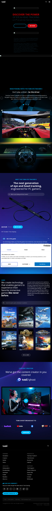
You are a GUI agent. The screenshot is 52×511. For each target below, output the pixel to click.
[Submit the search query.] (4, 303)
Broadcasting (6, 470)
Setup (4, 462)
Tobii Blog (17, 499)
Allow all (42, 264)
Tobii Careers (11, 499)
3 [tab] (28, 104)
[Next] (50, 98)
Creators (5, 458)
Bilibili (27, 489)
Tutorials (29, 474)
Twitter (7, 489)
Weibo (23, 489)
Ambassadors (6, 468)
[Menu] (49, 2)
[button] (26, 239)
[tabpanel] (26, 95)
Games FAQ (30, 472)
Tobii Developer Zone (26, 499)
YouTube (17, 489)
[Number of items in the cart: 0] (46, 1)
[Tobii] (3, 1)
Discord (4, 489)
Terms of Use (39, 504)
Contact (29, 477)
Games (4, 460)
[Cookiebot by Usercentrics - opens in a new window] (44, 246)
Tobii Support (30, 468)
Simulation (5, 456)
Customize (25, 264)
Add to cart (17, 227)
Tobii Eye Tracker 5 (32, 456)
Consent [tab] (9, 249)
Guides (4, 474)
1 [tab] (23, 104)
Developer (5, 472)
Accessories (30, 460)
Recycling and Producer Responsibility (41, 503)
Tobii (5, 499)
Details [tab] (26, 249)
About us (5, 479)
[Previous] (1, 98)
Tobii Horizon (30, 458)
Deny (9, 264)
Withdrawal (30, 479)
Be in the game (11, 239)
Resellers (5, 477)
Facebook (20, 489)
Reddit (14, 489)
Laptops (29, 462)
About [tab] (43, 249)
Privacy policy (46, 504)
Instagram (10, 489)
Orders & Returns (31, 470)
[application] (26, 124)
